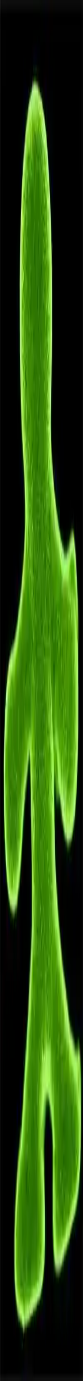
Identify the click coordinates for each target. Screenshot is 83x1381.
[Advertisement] (41, 334)
